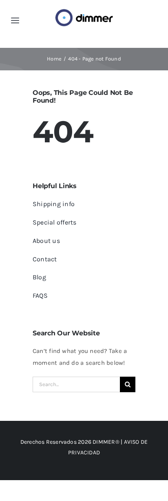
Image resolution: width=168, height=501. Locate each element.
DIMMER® (106, 441)
